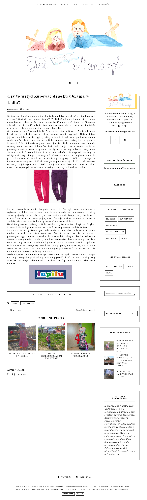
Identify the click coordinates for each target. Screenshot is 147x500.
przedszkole (28, 303)
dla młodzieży (113, 225)
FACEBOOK (66, 477)
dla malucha (126, 219)
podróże (118, 266)
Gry (76, 4)
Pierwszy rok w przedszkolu (80, 354)
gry (108, 266)
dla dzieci (110, 219)
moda (15, 303)
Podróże (104, 4)
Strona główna (46, 4)
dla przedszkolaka (115, 232)
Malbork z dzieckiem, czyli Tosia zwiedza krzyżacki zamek (125, 360)
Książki (65, 4)
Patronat (89, 4)
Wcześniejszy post (84, 310)
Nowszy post (16, 310)
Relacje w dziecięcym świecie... (22, 354)
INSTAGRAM (85, 477)
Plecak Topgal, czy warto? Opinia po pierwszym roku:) (125, 346)
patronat (125, 238)
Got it (80, 494)
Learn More (68, 494)
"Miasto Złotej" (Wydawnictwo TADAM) (125, 374)
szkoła (129, 266)
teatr (109, 273)
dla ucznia (111, 238)
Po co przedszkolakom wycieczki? (51, 356)
